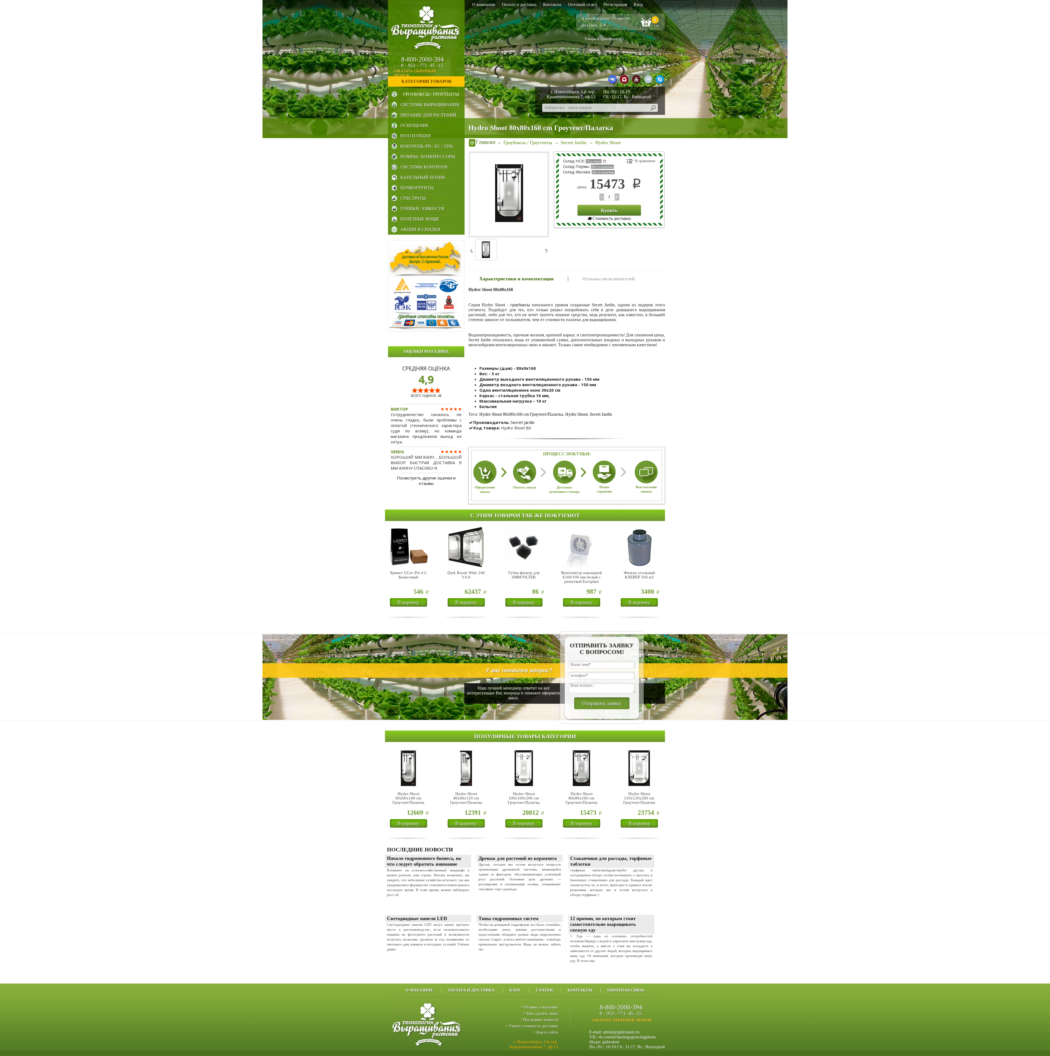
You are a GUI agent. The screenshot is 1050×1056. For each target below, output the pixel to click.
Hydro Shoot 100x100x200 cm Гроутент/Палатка (524, 798)
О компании (483, 4)
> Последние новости (539, 1019)
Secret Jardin (601, 414)
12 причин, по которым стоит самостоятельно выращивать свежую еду (603, 924)
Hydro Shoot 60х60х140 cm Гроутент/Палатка (408, 798)
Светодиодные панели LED (417, 918)
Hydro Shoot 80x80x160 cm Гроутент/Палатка (521, 414)
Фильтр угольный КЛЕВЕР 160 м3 (639, 575)
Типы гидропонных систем (508, 918)
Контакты (552, 4)
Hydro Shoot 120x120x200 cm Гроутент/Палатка (639, 798)
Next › (546, 251)
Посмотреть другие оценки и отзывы (426, 480)
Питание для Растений (428, 115)
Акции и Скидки (420, 229)
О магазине (419, 990)
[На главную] (482, 142)
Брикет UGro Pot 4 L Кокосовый (408, 575)
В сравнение (645, 161)
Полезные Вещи (419, 219)
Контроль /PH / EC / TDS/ (426, 146)
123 (601, 196)
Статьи (544, 990)
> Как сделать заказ (540, 1013)
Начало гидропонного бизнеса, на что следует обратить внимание (424, 861)
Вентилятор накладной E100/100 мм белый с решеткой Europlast (581, 577)
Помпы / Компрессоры (427, 156)
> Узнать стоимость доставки (531, 1026)
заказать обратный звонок (414, 73)
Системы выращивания (429, 104)
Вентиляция (415, 135)
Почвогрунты (417, 187)
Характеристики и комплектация (516, 278)
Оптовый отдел (582, 4)
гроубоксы (520, 304)
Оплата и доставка (519, 4)
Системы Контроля (424, 167)
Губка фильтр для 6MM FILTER (523, 575)
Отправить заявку (602, 703)
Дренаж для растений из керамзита (518, 858)
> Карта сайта (545, 1032)
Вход (638, 4)
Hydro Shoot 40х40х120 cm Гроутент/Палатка (466, 798)
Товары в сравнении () (604, 39)
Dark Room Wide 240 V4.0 (466, 575)
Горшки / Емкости (422, 208)
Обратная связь (625, 990)
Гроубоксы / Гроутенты (431, 94)
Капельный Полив (422, 177)
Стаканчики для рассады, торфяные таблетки (611, 861)
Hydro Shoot (576, 414)
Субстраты (413, 198)
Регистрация (615, 4)
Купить (609, 210)
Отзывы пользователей (608, 278)
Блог (515, 990)
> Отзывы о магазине (539, 1007)
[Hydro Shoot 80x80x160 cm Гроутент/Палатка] (509, 194)
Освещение (414, 125)
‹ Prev (472, 251)
